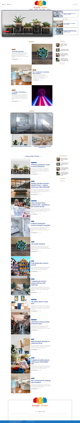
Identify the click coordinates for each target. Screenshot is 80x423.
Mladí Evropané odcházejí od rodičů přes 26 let (21, 146)
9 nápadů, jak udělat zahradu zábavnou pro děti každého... (64, 54)
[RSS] (49, 413)
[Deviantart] (21, 413)
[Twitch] (31, 416)
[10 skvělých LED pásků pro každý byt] (42, 95)
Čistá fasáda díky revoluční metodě (22, 131)
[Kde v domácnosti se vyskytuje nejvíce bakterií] (58, 24)
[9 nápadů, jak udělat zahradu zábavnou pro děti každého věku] (58, 55)
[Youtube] (49, 416)
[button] (9, 4)
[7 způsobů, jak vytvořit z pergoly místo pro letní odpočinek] (58, 50)
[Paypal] (42, 413)
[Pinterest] (44, 413)
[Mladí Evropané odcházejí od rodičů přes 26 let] (21, 139)
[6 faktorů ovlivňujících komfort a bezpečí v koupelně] (58, 14)
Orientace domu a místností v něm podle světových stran (42, 147)
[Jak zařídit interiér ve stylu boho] (20, 305)
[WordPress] (42, 416)
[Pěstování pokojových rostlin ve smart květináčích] (20, 168)
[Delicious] (19, 413)
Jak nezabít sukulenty (18, 51)
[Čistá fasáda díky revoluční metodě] (31, 123)
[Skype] (53, 413)
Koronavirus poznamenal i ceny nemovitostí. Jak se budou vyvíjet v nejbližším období (70, 31)
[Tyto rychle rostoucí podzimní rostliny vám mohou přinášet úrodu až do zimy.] (58, 60)
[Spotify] (58, 413)
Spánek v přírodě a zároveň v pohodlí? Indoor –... (63, 45)
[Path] (39, 413)
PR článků (24, 421)
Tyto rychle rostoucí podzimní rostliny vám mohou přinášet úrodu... (64, 59)
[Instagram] (26, 413)
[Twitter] (33, 416)
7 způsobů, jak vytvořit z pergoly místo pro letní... (64, 50)
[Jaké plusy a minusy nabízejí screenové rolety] (20, 324)
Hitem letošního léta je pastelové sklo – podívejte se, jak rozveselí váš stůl (40, 204)
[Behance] (12, 413)
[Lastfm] (28, 413)
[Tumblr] (28, 416)
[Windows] (40, 416)
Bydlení (13, 129)
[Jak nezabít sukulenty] (42, 54)
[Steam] (62, 413)
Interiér (13, 49)
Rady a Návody (33, 162)
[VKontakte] (37, 416)
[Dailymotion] (17, 413)
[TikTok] (67, 413)
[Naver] (37, 413)
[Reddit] (46, 413)
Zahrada (32, 181)
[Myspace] (35, 413)
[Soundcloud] (55, 413)
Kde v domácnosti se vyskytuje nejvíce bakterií (69, 24)
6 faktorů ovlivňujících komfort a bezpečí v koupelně (70, 14)
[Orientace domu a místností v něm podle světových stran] (42, 139)
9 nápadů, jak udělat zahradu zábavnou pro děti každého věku (40, 362)
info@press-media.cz (41, 411)
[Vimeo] (35, 416)
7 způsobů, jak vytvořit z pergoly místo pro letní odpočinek (38, 283)
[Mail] (30, 413)
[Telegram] (65, 413)
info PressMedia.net (6, 35)
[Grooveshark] (23, 413)
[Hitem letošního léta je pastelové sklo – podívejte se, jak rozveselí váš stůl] (20, 207)
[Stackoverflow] (60, 413)
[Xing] (51, 416)
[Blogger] (14, 413)
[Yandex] (47, 416)
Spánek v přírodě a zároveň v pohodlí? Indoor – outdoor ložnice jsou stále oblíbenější (40, 185)
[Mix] (33, 413)
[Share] (51, 413)
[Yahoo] (44, 416)
